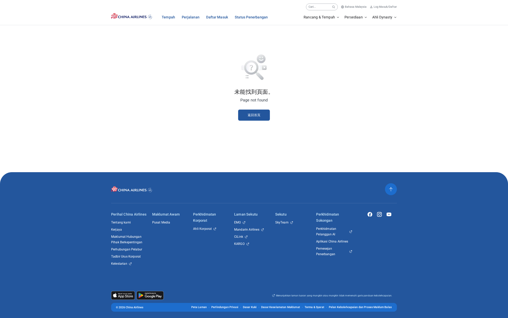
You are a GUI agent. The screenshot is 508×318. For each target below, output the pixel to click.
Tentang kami (121, 222)
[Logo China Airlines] (128, 16)
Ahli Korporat (202, 229)
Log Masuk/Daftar (385, 6)
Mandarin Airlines (246, 229)
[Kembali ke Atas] (391, 189)
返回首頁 (254, 115)
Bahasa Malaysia (356, 6)
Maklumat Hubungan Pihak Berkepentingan (126, 239)
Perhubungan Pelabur (126, 249)
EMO (237, 222)
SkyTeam (282, 222)
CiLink (238, 237)
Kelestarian (119, 263)
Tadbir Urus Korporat (126, 256)
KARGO (239, 244)
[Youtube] (389, 214)
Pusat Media (161, 222)
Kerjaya (116, 229)
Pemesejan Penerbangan (325, 251)
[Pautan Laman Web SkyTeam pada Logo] (150, 16)
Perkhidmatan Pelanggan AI (326, 231)
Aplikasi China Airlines (332, 241)
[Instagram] (379, 214)
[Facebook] (370, 214)
